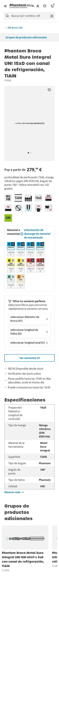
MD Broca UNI (15, 27)
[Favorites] (44, 6)
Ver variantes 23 (30, 358)
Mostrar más (12, 492)
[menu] (5, 6)
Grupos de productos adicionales (26, 37)
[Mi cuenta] (37, 6)
